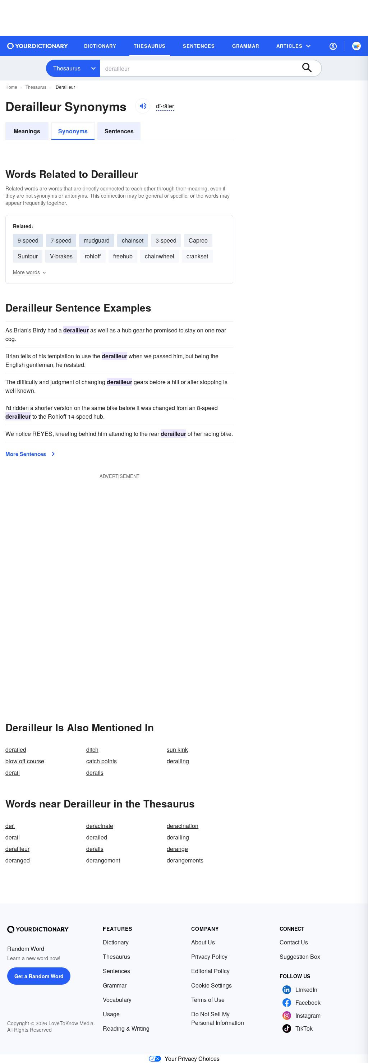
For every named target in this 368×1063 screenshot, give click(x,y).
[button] (333, 46)
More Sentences (25, 454)
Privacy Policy (209, 956)
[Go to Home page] (37, 46)
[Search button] (310, 68)
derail (12, 772)
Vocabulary (117, 999)
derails (95, 772)
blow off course (24, 761)
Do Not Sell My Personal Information (217, 1018)
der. (10, 826)
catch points (101, 761)
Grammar (114, 985)
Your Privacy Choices (192, 1058)
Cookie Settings (211, 985)
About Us (203, 942)
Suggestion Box (300, 956)
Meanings (27, 131)
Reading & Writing (126, 1028)
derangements (185, 860)
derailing (178, 761)
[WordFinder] (356, 46)
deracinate (99, 826)
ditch (92, 749)
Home (11, 87)
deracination (182, 826)
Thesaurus (66, 68)
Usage (111, 1014)
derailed (15, 749)
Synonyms (73, 131)
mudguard (97, 240)
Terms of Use (208, 999)
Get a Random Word (39, 976)
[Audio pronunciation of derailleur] (142, 106)
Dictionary (116, 942)
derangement (103, 860)
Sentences (119, 131)
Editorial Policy (210, 971)
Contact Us (294, 942)
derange (177, 849)
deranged (17, 860)
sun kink (177, 749)
